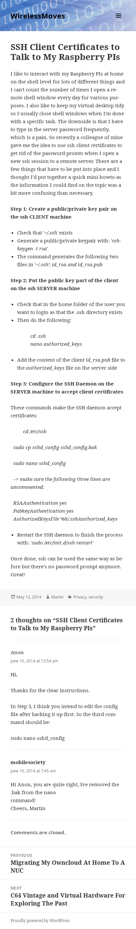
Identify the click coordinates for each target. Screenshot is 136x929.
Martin (57, 597)
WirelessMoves (38, 16)
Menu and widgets (118, 22)
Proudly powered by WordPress (40, 920)
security (95, 597)
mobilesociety (28, 762)
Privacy (79, 597)
